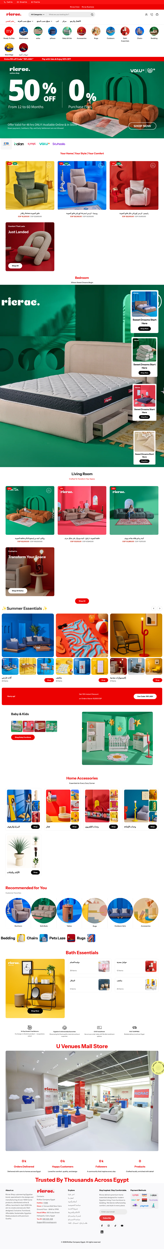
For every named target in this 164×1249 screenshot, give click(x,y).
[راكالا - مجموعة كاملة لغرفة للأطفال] (51, 726)
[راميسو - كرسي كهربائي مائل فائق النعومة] (134, 185)
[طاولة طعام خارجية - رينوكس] (27, 666)
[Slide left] (153, 608)
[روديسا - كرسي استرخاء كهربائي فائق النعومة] (82, 185)
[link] (36, 795)
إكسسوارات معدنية (118, 678)
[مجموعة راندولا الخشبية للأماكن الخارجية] (10, 666)
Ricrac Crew (75, 7)
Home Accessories (82, 778)
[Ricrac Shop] (21, 938)
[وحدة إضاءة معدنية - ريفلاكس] (118, 666)
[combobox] (61, 14)
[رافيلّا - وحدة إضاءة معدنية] (136, 666)
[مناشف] (82, 635)
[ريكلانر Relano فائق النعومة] (30, 185)
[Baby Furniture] (117, 738)
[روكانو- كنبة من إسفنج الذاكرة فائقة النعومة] (30, 510)
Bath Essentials (82, 952)
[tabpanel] (144, 311)
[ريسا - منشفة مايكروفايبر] (64, 666)
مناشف (59, 678)
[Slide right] (159, 608)
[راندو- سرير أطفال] (16, 726)
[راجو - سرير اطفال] (40, 726)
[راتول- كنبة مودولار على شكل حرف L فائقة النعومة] (82, 510)
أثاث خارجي (6, 678)
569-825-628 (48, 1219)
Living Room (82, 474)
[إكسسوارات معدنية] (136, 635)
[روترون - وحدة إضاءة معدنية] (153, 666)
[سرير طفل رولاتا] (28, 726)
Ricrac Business (88, 7)
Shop (49, 680)
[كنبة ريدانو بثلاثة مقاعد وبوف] (134, 510)
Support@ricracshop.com (47, 1222)
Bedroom (82, 278)
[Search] (92, 14)
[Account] (146, 14)
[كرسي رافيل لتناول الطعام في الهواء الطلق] (45, 666)
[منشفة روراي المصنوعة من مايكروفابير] (99, 666)
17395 (45, 1203)
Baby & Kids (20, 714)
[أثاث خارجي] (28, 635)
